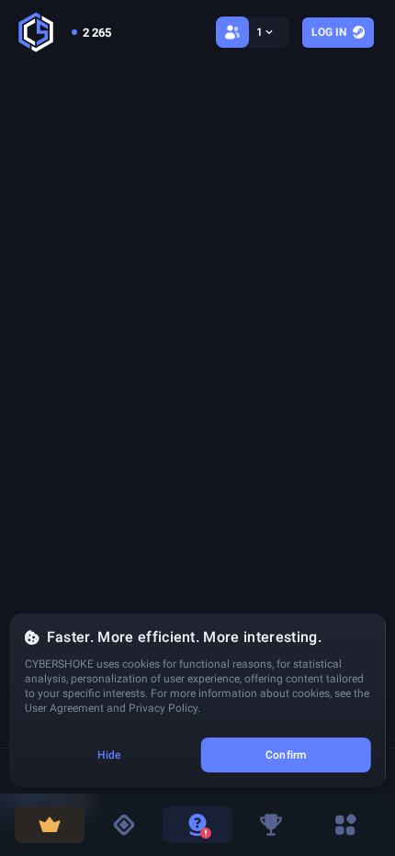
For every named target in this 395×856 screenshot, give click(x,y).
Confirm (285, 755)
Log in (328, 32)
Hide (108, 755)
